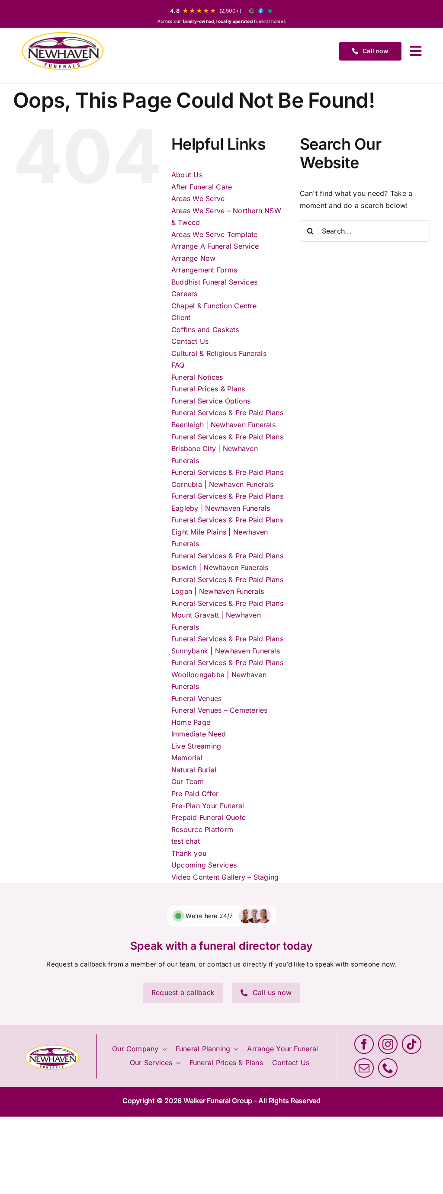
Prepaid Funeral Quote (208, 817)
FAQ (178, 365)
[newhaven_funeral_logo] (63, 51)
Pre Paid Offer (194, 793)
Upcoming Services (204, 865)
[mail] (364, 1068)
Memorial (186, 757)
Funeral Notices (197, 377)
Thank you (188, 853)
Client (180, 317)
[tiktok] (411, 1044)
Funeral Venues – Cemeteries (219, 710)
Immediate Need (198, 734)
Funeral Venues (196, 698)
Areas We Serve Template (214, 234)
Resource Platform (202, 829)
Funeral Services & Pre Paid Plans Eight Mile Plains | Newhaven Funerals (227, 531)
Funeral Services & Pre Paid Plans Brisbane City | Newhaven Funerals (227, 448)
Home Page (190, 722)
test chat (185, 841)
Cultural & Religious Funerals (218, 353)
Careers (184, 293)
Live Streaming (196, 746)
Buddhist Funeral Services (214, 282)
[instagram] (388, 1044)
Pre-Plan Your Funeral (207, 805)
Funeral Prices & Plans (208, 388)
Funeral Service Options (211, 401)
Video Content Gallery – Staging (225, 877)
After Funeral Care (201, 186)
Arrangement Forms (204, 270)
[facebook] (364, 1044)
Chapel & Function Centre (214, 305)
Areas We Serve (198, 198)
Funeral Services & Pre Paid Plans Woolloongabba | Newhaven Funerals (227, 674)
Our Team (187, 781)
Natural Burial (193, 769)
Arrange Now (193, 258)
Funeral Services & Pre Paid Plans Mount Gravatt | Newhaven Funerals (227, 615)
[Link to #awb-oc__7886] (415, 51)
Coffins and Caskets (205, 329)
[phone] (388, 1068)
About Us (186, 174)
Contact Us (190, 341)
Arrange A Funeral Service (215, 246)
